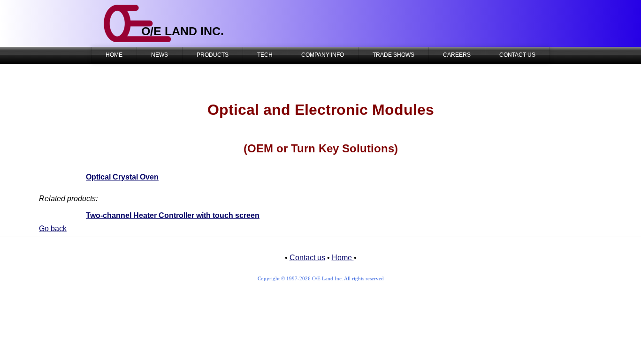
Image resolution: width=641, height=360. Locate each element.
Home (343, 258)
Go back (53, 228)
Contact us (307, 258)
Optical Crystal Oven (122, 177)
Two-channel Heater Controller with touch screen (172, 215)
